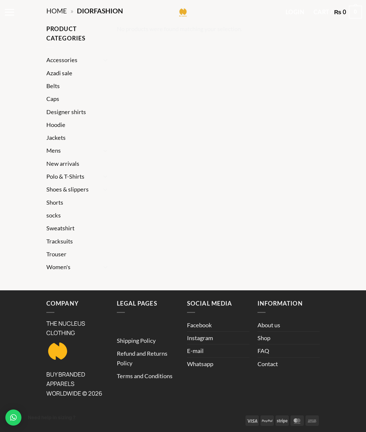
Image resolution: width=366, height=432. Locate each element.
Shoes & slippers (67, 189)
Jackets (56, 137)
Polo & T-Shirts (65, 176)
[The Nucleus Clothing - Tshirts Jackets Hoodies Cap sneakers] (183, 12)
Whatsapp (200, 363)
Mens (53, 150)
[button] (9, 12)
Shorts (54, 202)
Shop (263, 337)
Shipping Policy (136, 340)
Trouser (56, 254)
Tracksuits (59, 241)
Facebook (199, 325)
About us (268, 325)
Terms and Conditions (145, 376)
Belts (53, 85)
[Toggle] (105, 60)
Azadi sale (59, 73)
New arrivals (62, 163)
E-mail (195, 350)
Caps (52, 98)
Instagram (200, 337)
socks (53, 215)
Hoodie (55, 124)
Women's (58, 267)
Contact (267, 363)
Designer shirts (66, 111)
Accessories (61, 59)
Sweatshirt (60, 228)
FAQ (263, 350)
